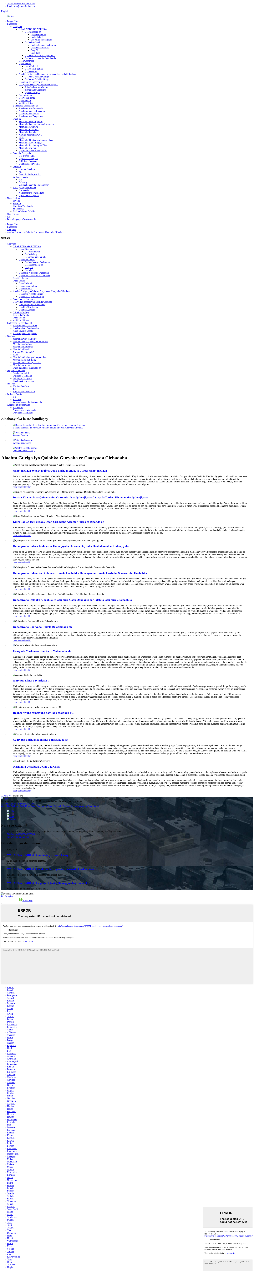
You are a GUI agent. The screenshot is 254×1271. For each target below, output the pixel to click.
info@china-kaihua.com (18, 837)
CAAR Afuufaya (21, 312)
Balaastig (23, 182)
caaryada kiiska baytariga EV (31, 680)
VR (8, 216)
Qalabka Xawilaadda (28, 307)
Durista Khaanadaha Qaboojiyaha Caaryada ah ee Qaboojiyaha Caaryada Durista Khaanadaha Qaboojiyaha (80, 497)
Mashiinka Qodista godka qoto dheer (36, 140)
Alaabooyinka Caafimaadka (32, 111)
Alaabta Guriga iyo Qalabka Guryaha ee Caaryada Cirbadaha (47, 74)
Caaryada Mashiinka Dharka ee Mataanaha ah (42, 651)
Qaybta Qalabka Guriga (24, 450)
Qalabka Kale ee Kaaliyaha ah (33, 150)
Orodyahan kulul (27, 156)
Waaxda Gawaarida (22, 443)
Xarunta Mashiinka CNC (30, 134)
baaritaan (17, 487)
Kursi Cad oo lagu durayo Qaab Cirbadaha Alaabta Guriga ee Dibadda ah (58, 521)
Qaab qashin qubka (34, 68)
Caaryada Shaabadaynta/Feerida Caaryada (38, 84)
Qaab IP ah (25, 806)
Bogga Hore (13, 21)
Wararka (17, 203)
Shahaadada (18, 208)
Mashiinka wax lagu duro (30, 121)
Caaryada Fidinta (27, 98)
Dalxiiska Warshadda (23, 206)
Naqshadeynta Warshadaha (31, 193)
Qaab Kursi (93, 806)
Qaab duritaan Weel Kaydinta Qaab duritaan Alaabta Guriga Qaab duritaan (60, 470)
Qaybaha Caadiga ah (28, 158)
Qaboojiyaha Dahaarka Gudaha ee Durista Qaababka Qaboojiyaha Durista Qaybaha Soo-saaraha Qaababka (80, 573)
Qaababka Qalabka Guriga (37, 79)
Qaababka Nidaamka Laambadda (40, 58)
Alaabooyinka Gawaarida (31, 108)
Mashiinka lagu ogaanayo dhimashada (36, 124)
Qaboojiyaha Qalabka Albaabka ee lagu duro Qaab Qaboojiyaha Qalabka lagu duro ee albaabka (72, 599)
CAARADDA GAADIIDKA (33, 29)
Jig (20, 171)
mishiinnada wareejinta (35, 90)
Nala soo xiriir (13, 214)
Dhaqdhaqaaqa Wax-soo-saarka (21, 219)
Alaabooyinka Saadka (29, 113)
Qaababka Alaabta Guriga (37, 76)
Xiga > (7, 795)
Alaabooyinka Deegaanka (31, 116)
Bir (20, 179)
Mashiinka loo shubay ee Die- (33, 145)
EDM (21, 137)
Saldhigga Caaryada (28, 161)
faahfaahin (26, 487)
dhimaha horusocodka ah (36, 87)
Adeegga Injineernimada (24, 187)
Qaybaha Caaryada (22, 153)
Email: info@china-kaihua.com (21, 6)
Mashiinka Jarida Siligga (30, 142)
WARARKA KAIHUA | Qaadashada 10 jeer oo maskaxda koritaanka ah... (52, 869)
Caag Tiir (35, 50)
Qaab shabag (37, 37)
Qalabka (17, 119)
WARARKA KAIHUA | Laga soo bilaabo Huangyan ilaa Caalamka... (49, 883)
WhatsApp (27, 900)
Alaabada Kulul (8, 803)
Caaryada (17, 26)
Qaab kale (35, 53)
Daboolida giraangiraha (41, 39)
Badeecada (12, 24)
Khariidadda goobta (27, 803)
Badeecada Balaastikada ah (25, 105)
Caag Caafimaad (26, 61)
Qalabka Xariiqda (27, 309)
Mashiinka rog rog (27, 148)
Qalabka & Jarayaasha (29, 164)
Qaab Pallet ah (31, 66)
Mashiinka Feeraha (27, 132)
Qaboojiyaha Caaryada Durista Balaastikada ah (42, 626)
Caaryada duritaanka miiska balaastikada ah (40, 739)
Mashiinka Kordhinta (29, 129)
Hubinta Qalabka (27, 169)
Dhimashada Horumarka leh (32, 304)
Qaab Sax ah (25, 100)
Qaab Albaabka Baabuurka (43, 45)
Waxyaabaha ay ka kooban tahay (34, 185)
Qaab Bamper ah (38, 34)
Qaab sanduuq (31, 71)
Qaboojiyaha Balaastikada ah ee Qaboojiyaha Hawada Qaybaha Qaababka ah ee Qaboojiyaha (71, 546)
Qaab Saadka (25, 63)
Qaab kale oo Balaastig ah (31, 82)
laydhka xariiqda (32, 92)
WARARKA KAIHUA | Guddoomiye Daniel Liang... (39, 855)
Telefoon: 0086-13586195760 (21, 3)
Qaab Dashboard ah (40, 47)
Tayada (16, 200)
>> (11, 795)
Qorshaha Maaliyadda (29, 195)
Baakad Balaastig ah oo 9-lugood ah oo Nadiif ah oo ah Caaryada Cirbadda (48, 427)
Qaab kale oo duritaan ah (24, 299)
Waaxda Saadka (20, 435)
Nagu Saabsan (13, 198)
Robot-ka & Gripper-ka (30, 174)
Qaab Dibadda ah (33, 32)
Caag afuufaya (25, 95)
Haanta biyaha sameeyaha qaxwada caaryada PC (43, 712)
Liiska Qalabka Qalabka (24, 211)
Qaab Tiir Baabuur (9, 806)
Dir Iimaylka (7, 896)
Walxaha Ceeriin (20, 177)
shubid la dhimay (27, 103)
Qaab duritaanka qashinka (75, 806)
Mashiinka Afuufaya (28, 127)
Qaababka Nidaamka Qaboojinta (40, 55)
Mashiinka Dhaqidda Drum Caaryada (36, 766)
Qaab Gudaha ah (32, 42)
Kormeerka (24, 190)
